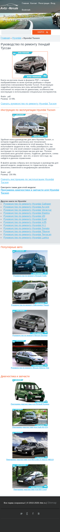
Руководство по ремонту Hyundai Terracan (27, 234)
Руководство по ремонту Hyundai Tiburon (26, 231)
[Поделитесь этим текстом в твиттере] (21, 513)
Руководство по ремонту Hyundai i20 (24, 216)
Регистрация (43, 3)
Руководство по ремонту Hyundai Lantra (26, 237)
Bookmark (26, 10)
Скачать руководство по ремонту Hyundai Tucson (29, 103)
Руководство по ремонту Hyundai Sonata (26, 228)
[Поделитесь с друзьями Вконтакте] (38, 513)
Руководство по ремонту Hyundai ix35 (24, 222)
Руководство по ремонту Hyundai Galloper (27, 203)
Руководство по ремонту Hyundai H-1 (24, 225)
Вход (53, 3)
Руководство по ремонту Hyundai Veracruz (27, 209)
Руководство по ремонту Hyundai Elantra (26, 213)
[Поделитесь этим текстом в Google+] (27, 513)
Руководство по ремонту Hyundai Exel (25, 219)
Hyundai (16, 37)
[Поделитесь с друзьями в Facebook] (32, 513)
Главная (25, 3)
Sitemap (51, 502)
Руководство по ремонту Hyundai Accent (26, 206)
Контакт (33, 3)
